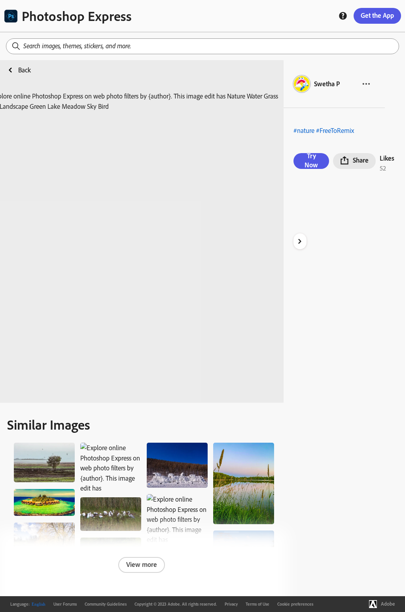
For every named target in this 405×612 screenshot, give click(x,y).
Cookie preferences (295, 604)
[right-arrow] (300, 241)
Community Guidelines (106, 604)
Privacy (231, 604)
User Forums (65, 604)
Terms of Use (257, 604)
